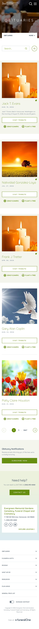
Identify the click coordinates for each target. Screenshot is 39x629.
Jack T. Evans (11, 103)
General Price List (8, 593)
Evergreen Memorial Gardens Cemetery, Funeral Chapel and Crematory (19, 511)
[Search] (26, 48)
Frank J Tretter (12, 257)
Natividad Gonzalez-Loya (19, 182)
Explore (26, 529)
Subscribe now (19, 461)
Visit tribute (19, 120)
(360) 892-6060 (29, 485)
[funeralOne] (24, 620)
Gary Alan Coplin (13, 328)
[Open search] (31, 4)
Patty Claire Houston (16, 400)
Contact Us (19, 492)
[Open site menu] (35, 4)
